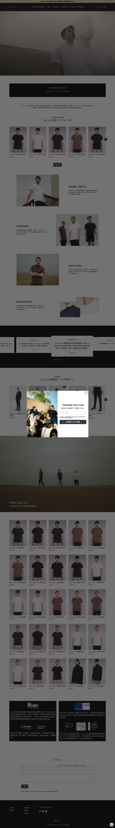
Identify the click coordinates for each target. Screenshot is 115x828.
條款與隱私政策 (69, 417)
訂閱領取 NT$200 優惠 (73, 422)
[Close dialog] (86, 392)
